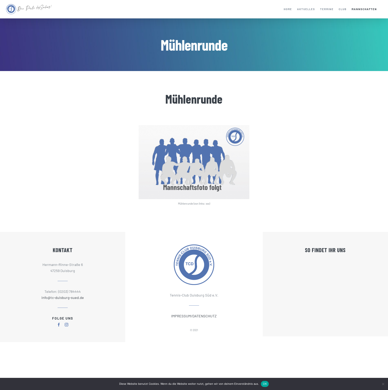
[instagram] (66, 324)
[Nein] (383, 384)
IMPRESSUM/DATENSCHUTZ (194, 316)
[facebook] (59, 324)
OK (265, 383)
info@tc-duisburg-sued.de (62, 297)
